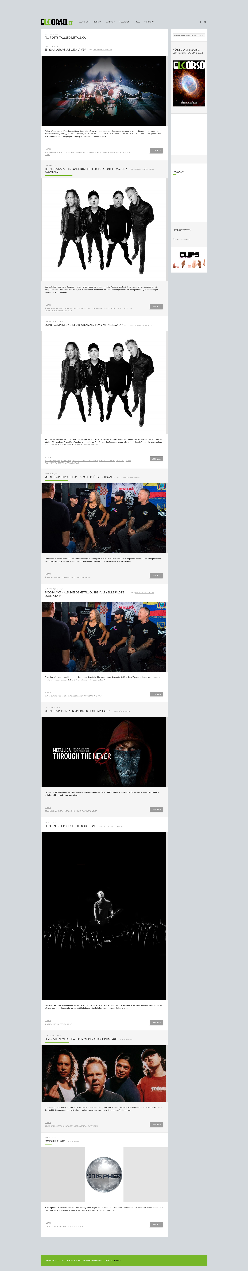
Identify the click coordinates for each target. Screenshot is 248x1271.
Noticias (98, 22)
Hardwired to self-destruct (103, 308)
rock (122, 152)
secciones (124, 22)
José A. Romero (124, 711)
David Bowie (56, 696)
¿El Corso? (84, 22)
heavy (79, 152)
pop (61, 1024)
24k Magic (49, 461)
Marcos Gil (129, 1039)
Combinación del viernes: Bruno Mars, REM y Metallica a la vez (85, 325)
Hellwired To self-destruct (63, 577)
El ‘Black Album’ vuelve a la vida (65, 49)
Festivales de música (54, 1226)
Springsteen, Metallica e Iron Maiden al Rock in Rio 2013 (81, 1039)
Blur (47, 1024)
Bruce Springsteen (53, 1126)
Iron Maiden (68, 1126)
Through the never (88, 811)
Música (48, 149)
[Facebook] (201, 22)
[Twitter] (205, 22)
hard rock (71, 152)
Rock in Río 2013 (91, 1126)
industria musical (91, 152)
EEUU (47, 811)
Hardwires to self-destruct (85, 461)
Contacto (149, 22)
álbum (47, 308)
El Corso (76, 1141)
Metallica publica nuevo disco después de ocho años (80, 477)
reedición (114, 152)
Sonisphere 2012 (55, 1141)
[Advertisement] (124, 8)
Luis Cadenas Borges (102, 50)
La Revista (110, 22)
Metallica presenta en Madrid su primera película (77, 711)
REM (77, 463)
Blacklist (61, 152)
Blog (138, 22)
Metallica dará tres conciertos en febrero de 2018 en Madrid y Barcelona (86, 170)
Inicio (47, 34)
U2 (71, 1024)
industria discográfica (73, 696)
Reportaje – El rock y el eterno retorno (70, 826)
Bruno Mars (66, 461)
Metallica (104, 152)
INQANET (117, 1260)
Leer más (156, 150)
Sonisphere (79, 1226)
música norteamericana (56, 311)
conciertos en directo (61, 308)
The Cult (97, 696)
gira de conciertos (81, 308)
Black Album (50, 152)
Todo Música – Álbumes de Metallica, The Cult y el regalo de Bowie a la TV (84, 594)
